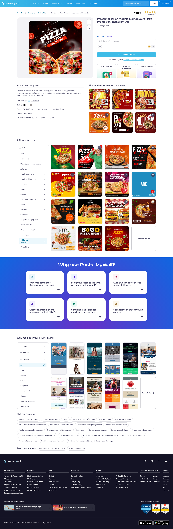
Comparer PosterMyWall (149, 471)
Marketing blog (76, 485)
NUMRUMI (35, 101)
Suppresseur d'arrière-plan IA (127, 482)
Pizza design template (123, 419)
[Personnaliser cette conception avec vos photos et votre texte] (55, 47)
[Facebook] (145, 461)
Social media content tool (28, 441)
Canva (142, 476)
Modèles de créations (35, 476)
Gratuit (51, 476)
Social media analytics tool (69, 436)
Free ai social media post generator (89, 425)
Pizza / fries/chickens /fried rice (83, 419)
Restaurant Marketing (77, 448)
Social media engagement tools (52, 441)
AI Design (99, 476)
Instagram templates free (46, 436)
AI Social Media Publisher (105, 479)
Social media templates (35, 482)
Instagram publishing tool (120, 430)
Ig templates (80, 430)
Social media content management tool (131, 436)
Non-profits (53, 490)
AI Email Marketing (102, 482)
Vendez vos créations (12, 490)
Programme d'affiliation (12, 485)
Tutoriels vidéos (77, 476)
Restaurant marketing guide (81, 487)
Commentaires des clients (13, 493)
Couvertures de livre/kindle (28, 419)
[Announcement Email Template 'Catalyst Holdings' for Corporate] (94, 358)
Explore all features (34, 490)
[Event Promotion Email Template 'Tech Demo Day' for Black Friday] (130, 358)
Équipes (51, 485)
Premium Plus (54, 482)
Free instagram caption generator (31, 430)
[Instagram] (152, 461)
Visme (155, 476)
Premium (52, 479)
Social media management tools (80, 441)
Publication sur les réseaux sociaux (52, 448)
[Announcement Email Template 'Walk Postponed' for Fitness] (59, 358)
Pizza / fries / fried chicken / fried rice (32, 425)
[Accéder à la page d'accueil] (9, 3)
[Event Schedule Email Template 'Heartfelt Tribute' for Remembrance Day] (130, 393)
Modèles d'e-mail (33, 479)
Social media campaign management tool (98, 436)
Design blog (75, 482)
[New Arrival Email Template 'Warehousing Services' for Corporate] (76, 393)
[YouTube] (166, 461)
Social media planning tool (105, 441)
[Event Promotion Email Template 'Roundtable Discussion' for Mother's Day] (59, 393)
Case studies (8, 482)
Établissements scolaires (58, 487)
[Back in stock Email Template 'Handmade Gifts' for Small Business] (94, 393)
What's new (8, 479)
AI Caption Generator (124, 487)
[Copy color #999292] (31, 105)
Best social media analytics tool (61, 425)
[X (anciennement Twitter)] (159, 461)
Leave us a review (10, 487)
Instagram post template (98, 430)
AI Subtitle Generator (124, 476)
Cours (73, 479)
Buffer (155, 479)
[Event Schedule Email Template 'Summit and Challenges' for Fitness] (112, 393)
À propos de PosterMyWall (13, 476)
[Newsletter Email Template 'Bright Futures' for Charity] (148, 358)
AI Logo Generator (122, 485)
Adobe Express (145, 482)
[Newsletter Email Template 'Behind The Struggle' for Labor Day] (112, 358)
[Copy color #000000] (24, 105)
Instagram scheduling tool (143, 430)
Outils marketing (33, 487)
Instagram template (26, 436)
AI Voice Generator (123, 479)
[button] (89, 21)
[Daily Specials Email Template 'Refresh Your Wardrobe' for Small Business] (76, 358)
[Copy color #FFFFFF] (28, 105)
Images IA (99, 487)
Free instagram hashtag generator (59, 430)
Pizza (66, 419)
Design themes (32, 485)
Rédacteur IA (100, 485)
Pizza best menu (105, 419)
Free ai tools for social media (116, 425)
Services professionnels (51, 419)
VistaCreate (144, 479)
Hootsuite (156, 482)
